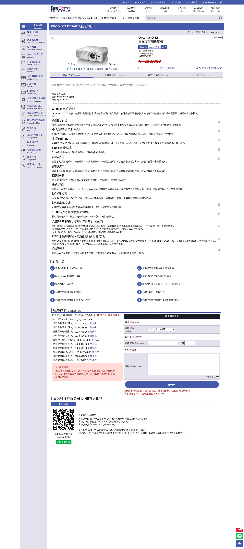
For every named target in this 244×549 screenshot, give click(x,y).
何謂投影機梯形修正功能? (68, 292)
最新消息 (142, 2)
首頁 (128, 2)
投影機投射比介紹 (64, 284)
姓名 (127, 322)
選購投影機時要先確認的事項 (157, 276)
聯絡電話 (129, 343)
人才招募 (193, 2)
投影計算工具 (132, 18)
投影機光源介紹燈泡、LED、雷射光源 (161, 284)
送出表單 (172, 385)
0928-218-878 (82, 323)
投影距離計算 (97, 69)
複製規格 (218, 37)
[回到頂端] (239, 543)
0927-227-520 (84, 360)
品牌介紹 (158, 74)
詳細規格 (114, 74)
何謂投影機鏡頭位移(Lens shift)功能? (160, 300)
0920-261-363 (82, 327)
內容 (127, 366)
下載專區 (177, 2)
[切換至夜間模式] (221, 2)
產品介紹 (71, 74)
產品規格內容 (74, 85)
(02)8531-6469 (214, 68)
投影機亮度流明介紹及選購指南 (158, 268)
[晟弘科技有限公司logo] (60, 12)
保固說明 (113, 69)
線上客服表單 (70, 18)
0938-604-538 (82, 336)
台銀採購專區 (159, 2)
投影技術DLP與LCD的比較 (68, 268)
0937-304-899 (84, 352)
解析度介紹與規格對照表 (67, 276)
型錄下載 (203, 74)
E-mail (128, 349)
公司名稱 (129, 336)
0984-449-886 (82, 348)
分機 (181, 343)
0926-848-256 (82, 332)
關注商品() (210, 2)
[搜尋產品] (220, 18)
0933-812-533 (82, 344)
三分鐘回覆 (168, 68)
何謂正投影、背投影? (153, 292)
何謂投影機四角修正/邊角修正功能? (73, 300)
